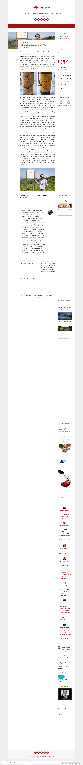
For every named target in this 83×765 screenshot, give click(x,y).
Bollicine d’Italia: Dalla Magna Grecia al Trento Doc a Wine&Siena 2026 (65, 592)
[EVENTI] (38, 752)
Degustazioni (25, 42)
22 (63, 81)
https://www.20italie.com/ (64, 332)
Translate (68, 38)
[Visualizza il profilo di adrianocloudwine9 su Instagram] (64, 61)
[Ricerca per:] (65, 44)
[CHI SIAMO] (35, 752)
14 (61, 78)
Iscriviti (61, 677)
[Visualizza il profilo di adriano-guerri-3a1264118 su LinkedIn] (70, 61)
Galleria (52, 26)
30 (65, 84)
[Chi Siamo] (35, 19)
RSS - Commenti (62, 709)
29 (63, 84)
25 (70, 81)
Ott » (62, 88)
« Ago (59, 88)
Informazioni (40, 26)
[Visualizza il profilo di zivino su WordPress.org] (61, 63)
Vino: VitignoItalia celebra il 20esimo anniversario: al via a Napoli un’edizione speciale (65, 634)
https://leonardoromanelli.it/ (65, 423)
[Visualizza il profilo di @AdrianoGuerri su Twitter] (61, 61)
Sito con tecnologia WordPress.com (41, 756)
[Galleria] (41, 19)
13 (58, 78)
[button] (62, 696)
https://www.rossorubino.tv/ (65, 431)
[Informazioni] (44, 19)
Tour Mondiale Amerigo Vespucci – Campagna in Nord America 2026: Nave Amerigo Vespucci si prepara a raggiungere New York (65, 535)
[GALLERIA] (41, 752)
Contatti (30, 26)
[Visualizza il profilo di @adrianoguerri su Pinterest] (67, 61)
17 (68, 78)
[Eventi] (38, 19)
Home (21, 26)
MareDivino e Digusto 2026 (63, 553)
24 (68, 81)
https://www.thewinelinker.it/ (64, 195)
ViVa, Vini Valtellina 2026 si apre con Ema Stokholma (64, 516)
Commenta (49, 291)
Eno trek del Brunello (26, 262)
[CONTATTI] (47, 752)
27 (58, 84)
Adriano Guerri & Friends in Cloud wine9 (41, 13)
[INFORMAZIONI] (44, 752)
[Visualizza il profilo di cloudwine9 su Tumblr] (64, 63)
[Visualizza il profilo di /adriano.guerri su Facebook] (59, 61)
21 (61, 81)
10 (68, 75)
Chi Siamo (61, 26)
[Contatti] (47, 19)
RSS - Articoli (61, 705)
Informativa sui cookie (23, 762)
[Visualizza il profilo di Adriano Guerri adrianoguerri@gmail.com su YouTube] (59, 63)
